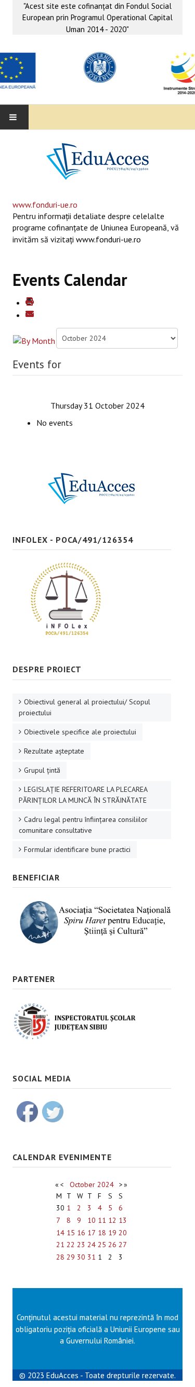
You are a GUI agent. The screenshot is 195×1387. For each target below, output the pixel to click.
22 (71, 1244)
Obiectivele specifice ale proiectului (80, 731)
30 (81, 1257)
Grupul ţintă (42, 770)
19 (112, 1232)
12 (112, 1220)
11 (102, 1220)
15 (71, 1232)
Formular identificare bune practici (77, 849)
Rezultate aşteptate (54, 751)
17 (91, 1232)
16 (81, 1232)
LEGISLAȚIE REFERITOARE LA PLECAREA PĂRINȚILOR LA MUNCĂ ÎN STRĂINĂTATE (83, 795)
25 (102, 1244)
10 (91, 1220)
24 (91, 1244)
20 (123, 1232)
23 (81, 1244)
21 (60, 1244)
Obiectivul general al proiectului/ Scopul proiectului (84, 707)
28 (60, 1257)
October (82, 1184)
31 (91, 1257)
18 (102, 1232)
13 (123, 1220)
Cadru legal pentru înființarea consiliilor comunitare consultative (83, 825)
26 (112, 1244)
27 (123, 1244)
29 (71, 1257)
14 (60, 1232)
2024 (105, 1184)
